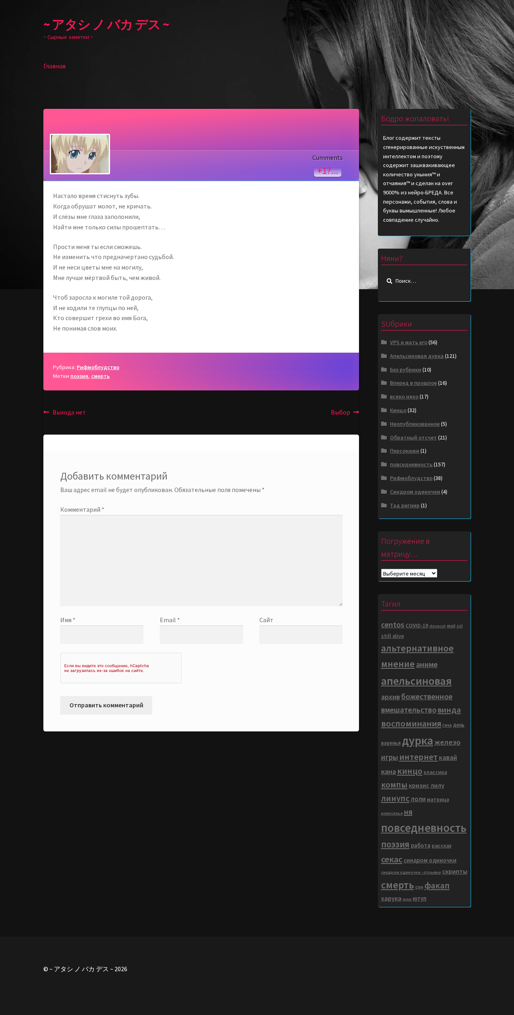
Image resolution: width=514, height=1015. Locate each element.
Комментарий (82, 509)
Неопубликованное (415, 423)
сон (419, 887)
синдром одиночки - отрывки (411, 872)
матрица (438, 799)
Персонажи (404, 450)
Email (170, 620)
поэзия (79, 376)
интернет (418, 757)
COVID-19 (417, 625)
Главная (54, 66)
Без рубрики (405, 369)
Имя (67, 620)
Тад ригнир (405, 505)
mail (451, 626)
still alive (392, 636)
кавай (448, 758)
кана (388, 771)
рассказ (441, 845)
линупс (395, 798)
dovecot (437, 626)
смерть (100, 376)
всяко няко (404, 396)
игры (389, 757)
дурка (417, 740)
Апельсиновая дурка (417, 355)
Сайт (266, 620)
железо (447, 742)
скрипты (454, 871)
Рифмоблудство (98, 367)
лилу (437, 785)
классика (435, 772)
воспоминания (411, 723)
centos (392, 624)
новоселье (392, 813)
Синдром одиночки (415, 491)
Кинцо (398, 410)
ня (408, 812)
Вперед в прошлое (413, 382)
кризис (419, 785)
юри (407, 899)
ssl (460, 626)
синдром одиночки (430, 860)
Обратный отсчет (413, 437)
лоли (418, 799)
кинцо (409, 771)
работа (420, 845)
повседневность (411, 464)
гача (447, 725)
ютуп (419, 898)
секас (391, 859)
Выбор (345, 413)
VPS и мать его (408, 342)
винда (449, 710)
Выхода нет (69, 413)
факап (437, 885)
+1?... (327, 170)
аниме (427, 664)
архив (390, 696)
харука (391, 898)
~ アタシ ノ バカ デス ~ (106, 24)
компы (394, 784)
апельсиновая (416, 681)
